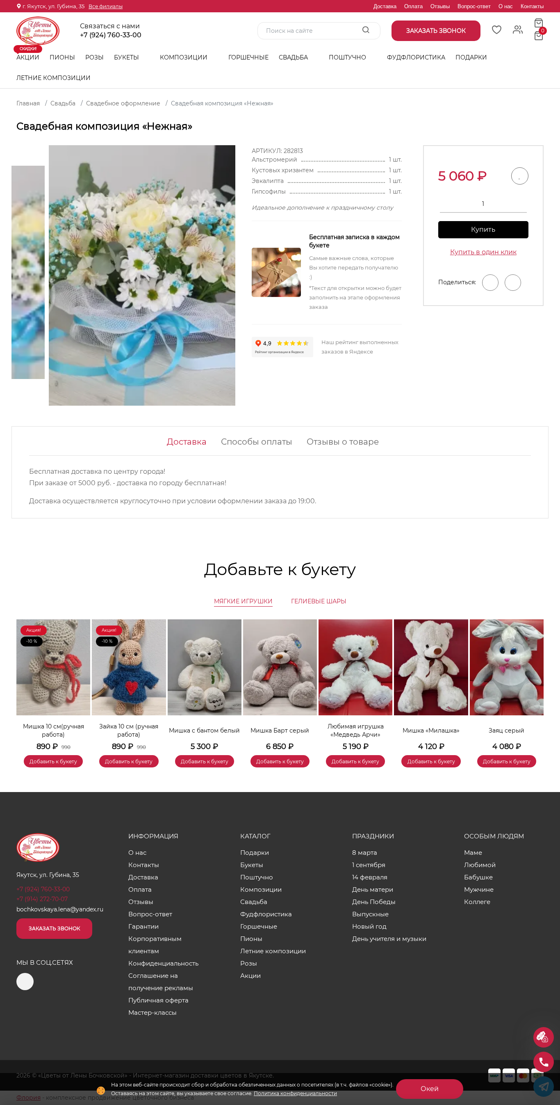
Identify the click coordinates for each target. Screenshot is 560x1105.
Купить (483, 229)
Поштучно (348, 57)
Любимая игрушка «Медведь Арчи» (356, 730)
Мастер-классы (152, 1012)
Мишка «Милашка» (431, 730)
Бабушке (478, 877)
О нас (506, 6)
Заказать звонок (54, 928)
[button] (533, 681)
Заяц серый (506, 730)
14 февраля (369, 877)
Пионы (62, 57)
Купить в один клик (483, 252)
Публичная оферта (158, 1000)
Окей (430, 1089)
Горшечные (248, 57)
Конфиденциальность (163, 963)
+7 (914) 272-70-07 (42, 899)
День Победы (374, 902)
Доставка (384, 6)
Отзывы (440, 6)
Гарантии (143, 926)
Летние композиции (53, 78)
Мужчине (479, 889)
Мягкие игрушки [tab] (243, 601)
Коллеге (477, 902)
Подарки (472, 57)
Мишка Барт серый (279, 730)
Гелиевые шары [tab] (318, 601)
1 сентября (368, 865)
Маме (473, 852)
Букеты (127, 57)
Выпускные (370, 914)
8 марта (364, 852)
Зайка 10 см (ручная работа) (128, 730)
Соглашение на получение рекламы (160, 982)
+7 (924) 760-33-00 (110, 35)
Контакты (532, 6)
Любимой (480, 865)
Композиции (184, 57)
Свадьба (294, 57)
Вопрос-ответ (474, 6)
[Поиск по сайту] (365, 30)
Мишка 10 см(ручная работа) (53, 730)
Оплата (413, 6)
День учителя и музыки (389, 939)
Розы (94, 57)
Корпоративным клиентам (155, 945)
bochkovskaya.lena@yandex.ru (59, 909)
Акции (27, 54)
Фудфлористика (416, 57)
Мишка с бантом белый (204, 730)
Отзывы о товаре (343, 442)
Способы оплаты (256, 442)
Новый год (369, 926)
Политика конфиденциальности (295, 1093)
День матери (372, 889)
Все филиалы (106, 6)
